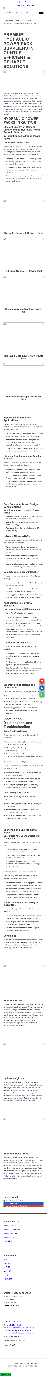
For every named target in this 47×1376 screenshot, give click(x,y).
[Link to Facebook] (31, 1368)
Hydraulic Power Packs (11, 1229)
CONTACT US (8, 1279)
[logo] (19, 12)
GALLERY (7, 1271)
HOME (5, 1259)
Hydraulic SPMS (9, 1237)
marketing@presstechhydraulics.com (24, 2)
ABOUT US (7, 1263)
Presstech (13, 1085)
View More (22, 1025)
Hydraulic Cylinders (10, 1233)
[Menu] (40, 12)
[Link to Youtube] (38, 1368)
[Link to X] (35, 1368)
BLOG (5, 1275)
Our (16, 98)
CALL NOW (10, 1345)
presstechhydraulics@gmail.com (17, 1206)
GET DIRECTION (12, 1305)
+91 (23, 1327)
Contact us (7, 111)
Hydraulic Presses (9, 1225)
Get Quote (30, 5)
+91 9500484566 (15, 1327)
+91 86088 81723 (19, 5)
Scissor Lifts (7, 1241)
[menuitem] (24, 2)
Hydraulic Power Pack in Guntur (17, 20)
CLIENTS (6, 1267)
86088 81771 (29, 1327)
